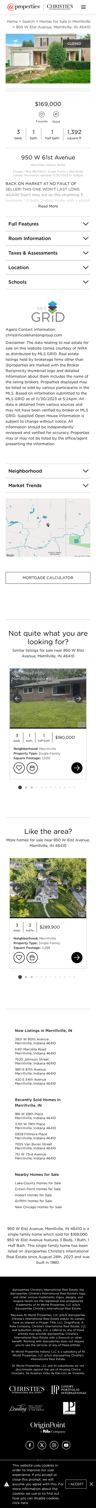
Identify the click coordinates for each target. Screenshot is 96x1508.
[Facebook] (30, 1448)
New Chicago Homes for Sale (38, 1207)
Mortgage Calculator (48, 577)
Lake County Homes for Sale (38, 1183)
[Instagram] (54, 1448)
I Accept (76, 1484)
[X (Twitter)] (42, 1448)
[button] (48, 527)
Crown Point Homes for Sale (38, 1189)
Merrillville (76, 171)
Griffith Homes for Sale (33, 1201)
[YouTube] (66, 1448)
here (24, 1503)
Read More (48, 206)
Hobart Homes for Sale (33, 1195)
